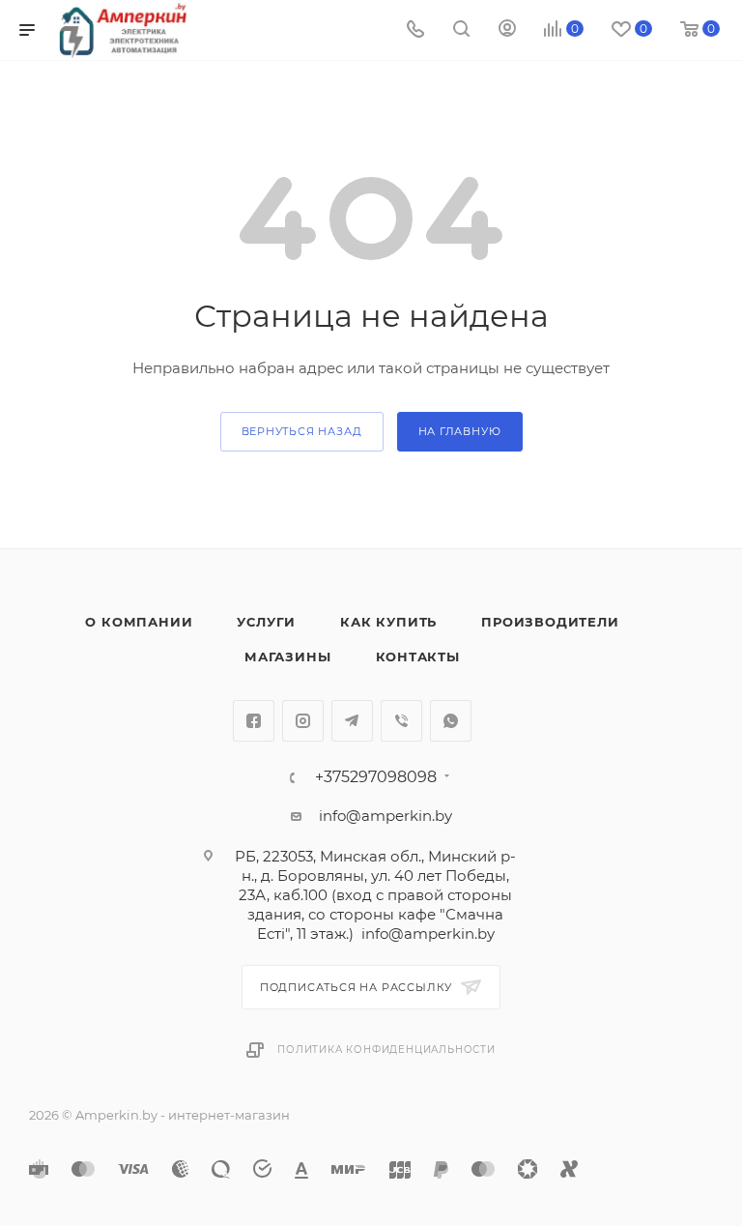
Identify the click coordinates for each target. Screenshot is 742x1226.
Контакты (418, 656)
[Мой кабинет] (507, 30)
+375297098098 (376, 777)
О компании (138, 621)
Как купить (388, 621)
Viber (401, 721)
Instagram (303, 721)
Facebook (253, 721)
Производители (549, 621)
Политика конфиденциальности (386, 1049)
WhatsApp (450, 721)
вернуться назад (302, 431)
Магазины (287, 656)
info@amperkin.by (385, 815)
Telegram (352, 721)
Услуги (266, 621)
